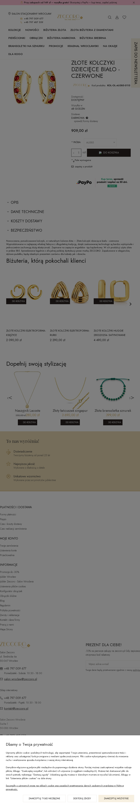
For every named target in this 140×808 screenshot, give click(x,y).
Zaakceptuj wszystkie (116, 798)
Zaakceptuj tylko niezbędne (44, 798)
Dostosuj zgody (82, 798)
